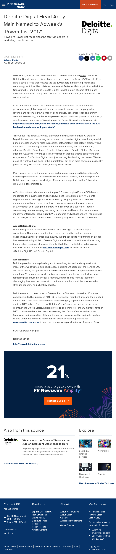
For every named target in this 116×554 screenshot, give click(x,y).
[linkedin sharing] (92, 58)
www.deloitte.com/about (26, 322)
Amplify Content (39, 529)
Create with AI (38, 517)
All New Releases (97, 511)
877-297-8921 (98, 538)
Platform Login (95, 514)
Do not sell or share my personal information (100, 524)
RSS (76, 546)
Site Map (67, 546)
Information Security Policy (47, 546)
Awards (101, 474)
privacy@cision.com (101, 532)
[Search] (112, 4)
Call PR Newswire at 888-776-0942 (16, 517)
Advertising (103, 450)
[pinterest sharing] (104, 58)
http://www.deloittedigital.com (29, 344)
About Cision (66, 514)
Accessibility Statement (71, 520)
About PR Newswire (69, 511)
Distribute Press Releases (39, 522)
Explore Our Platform (42, 511)
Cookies (9, 549)
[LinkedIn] (5, 533)
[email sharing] (109, 58)
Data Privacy (94, 517)
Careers (64, 517)
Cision (97, 549)
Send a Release (90, 4)
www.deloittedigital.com (56, 247)
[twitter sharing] (86, 59)
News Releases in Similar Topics (95, 483)
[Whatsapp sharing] (98, 58)
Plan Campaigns (39, 514)
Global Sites (66, 525)
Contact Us (9, 529)
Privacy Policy (25, 546)
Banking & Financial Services (84, 453)
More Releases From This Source (20, 463)
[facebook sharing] (81, 58)
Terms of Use (10, 546)
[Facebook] (8, 533)
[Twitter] (12, 533)
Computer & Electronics (84, 475)
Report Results (39, 526)
